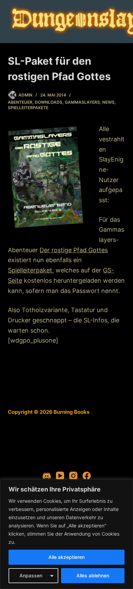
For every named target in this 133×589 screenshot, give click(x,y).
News (108, 102)
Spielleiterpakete (28, 107)
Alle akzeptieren (66, 557)
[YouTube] (60, 476)
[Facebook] (87, 476)
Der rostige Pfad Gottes (74, 250)
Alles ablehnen (92, 575)
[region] (66, 534)
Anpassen (30, 575)
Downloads (48, 102)
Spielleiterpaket (30, 270)
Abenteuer (20, 102)
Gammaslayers (82, 102)
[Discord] (47, 476)
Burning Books (71, 412)
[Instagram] (73, 476)
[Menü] (122, 21)
